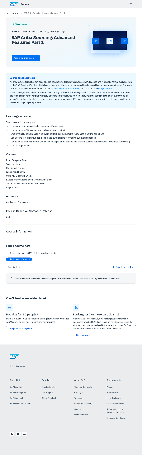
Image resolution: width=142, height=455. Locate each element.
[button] (71, 231)
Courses (16, 13)
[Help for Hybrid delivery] (55, 253)
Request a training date (21, 328)
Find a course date (24, 58)
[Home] (7, 13)
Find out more (83, 335)
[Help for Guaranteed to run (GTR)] (34, 253)
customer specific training (67, 88)
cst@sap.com (105, 88)
